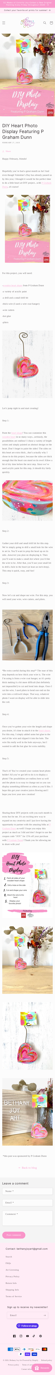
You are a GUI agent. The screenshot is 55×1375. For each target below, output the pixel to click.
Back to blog (29, 1167)
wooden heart (9, 437)
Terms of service (28, 1365)
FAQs (8, 1263)
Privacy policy (13, 1365)
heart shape (16, 433)
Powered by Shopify (30, 1360)
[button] (3, 23)
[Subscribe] (44, 1315)
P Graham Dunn (15, 840)
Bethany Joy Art (16, 1360)
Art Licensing (12, 1270)
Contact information (29, 1369)
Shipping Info (12, 1290)
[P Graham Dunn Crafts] (27, 229)
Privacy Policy (13, 1276)
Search (9, 1257)
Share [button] (8, 151)
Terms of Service (14, 1296)
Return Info (11, 1283)
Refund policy (46, 1360)
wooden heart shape (12, 285)
